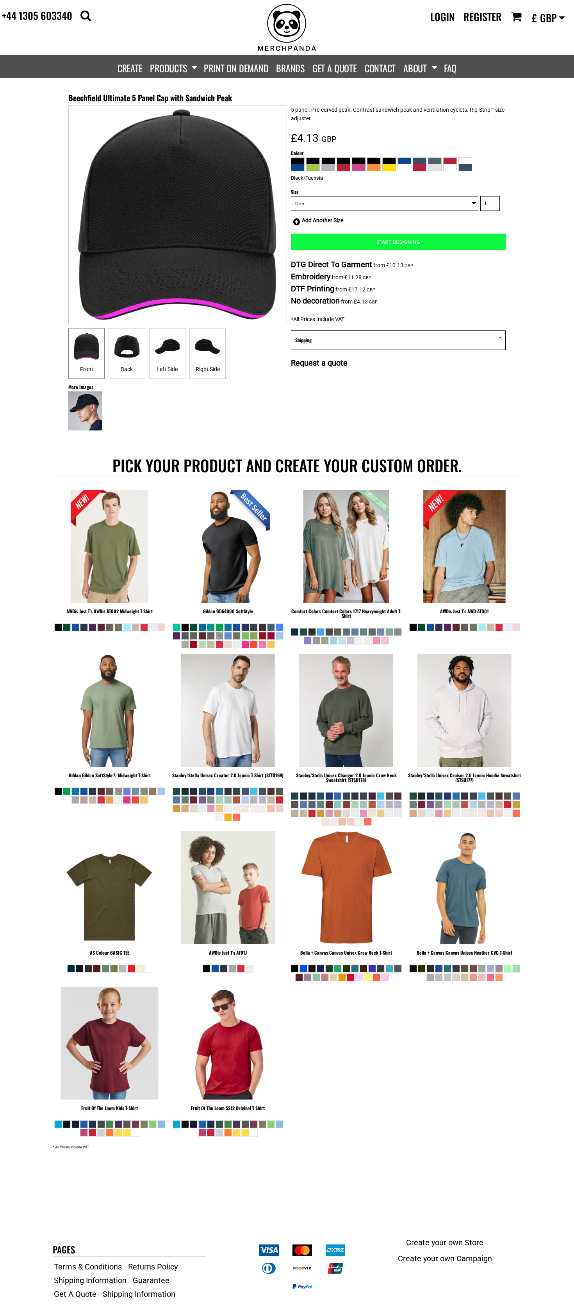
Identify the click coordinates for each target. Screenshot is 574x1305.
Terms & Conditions (88, 1266)
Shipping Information (90, 1280)
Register (482, 16)
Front (86, 369)
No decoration (315, 300)
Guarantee (151, 1280)
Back (127, 369)
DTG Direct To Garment (331, 264)
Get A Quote (75, 1294)
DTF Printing (312, 288)
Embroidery (310, 276)
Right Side (208, 369)
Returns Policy (153, 1266)
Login (442, 16)
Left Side (167, 369)
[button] (85, 15)
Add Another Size (322, 220)
